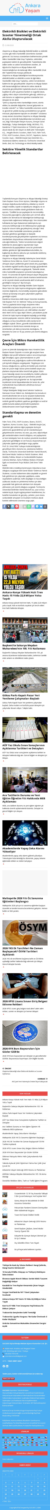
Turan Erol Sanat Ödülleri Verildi (26, 1215)
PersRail (16, 1423)
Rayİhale (37, 1413)
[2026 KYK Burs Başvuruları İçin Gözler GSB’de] (25, 1033)
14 (31, 1486)
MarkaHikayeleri (40, 1403)
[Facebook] (3, 1366)
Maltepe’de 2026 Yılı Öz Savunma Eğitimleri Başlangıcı (22, 900)
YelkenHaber (7, 1398)
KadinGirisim (39, 1393)
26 (18, 1494)
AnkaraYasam (7, 1395)
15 (38, 1486)
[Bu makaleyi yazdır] (25, 506)
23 (44, 1490)
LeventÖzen (29, 1393)
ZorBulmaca (6, 1413)
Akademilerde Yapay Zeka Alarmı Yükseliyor (23, 850)
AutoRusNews (17, 1425)
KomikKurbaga (19, 1410)
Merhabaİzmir (28, 1395)
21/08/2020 (9, 45)
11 (12, 1486)
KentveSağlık (16, 1413)
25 (12, 1494)
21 (31, 1490)
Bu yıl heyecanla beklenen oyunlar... (28, 1249)
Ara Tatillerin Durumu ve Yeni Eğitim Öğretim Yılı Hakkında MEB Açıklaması (23, 798)
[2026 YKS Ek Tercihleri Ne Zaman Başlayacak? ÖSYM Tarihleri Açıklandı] (25, 933)
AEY (32, 1403)
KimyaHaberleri (19, 1393)
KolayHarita (29, 1410)
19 (18, 1490)
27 (25, 1494)
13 (25, 1486)
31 (6, 1498)
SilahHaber (6, 1400)
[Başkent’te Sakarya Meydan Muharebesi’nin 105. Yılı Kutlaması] (25, 630)
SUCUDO (5, 1390)
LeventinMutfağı (27, 1413)
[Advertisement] (25, 176)
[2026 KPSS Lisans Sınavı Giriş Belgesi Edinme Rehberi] (25, 986)
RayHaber (26, 1259)
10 (6, 1486)
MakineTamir (35, 1398)
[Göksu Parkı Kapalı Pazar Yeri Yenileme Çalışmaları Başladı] (25, 680)
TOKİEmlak (15, 1416)
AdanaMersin (18, 1395)
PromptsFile (27, 1425)
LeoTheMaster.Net (18, 1400)
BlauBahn (26, 1420)
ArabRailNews (7, 1423)
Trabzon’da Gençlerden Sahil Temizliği (19, 1312)
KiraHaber (27, 1403)
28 (31, 1494)
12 (18, 1486)
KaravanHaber (39, 1395)
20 (25, 1490)
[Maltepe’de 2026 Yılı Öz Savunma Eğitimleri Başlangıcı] (25, 883)
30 (44, 1494)
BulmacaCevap (7, 1410)
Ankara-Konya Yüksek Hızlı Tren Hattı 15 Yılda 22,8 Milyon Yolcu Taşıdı (22, 595)
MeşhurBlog (6, 1416)
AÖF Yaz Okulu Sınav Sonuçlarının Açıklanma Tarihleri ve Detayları (23, 747)
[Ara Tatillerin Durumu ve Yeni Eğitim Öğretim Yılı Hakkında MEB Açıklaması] (25, 779)
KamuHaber (16, 1398)
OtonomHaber (7, 1393)
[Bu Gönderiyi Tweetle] (9, 506)
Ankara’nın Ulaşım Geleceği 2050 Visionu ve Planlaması (23, 1170)
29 (38, 1494)
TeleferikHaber (23, 1390)
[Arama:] (25, 24)
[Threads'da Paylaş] (45, 506)
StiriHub (5, 1425)
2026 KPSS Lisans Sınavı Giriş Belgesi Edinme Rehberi (24, 1003)
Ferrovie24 (41, 1423)
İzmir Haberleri (7, 1459)
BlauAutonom (24, 1423)
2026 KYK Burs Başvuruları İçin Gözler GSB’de (21, 1050)
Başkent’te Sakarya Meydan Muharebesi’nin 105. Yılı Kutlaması (24, 647)
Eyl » (9, 1501)
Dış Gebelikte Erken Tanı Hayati (26, 1243)
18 (12, 1490)
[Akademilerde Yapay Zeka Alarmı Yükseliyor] (25, 833)
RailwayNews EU (38, 1425)
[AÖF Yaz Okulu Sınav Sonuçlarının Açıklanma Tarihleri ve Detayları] (25, 730)
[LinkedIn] (7, 1366)
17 (6, 1490)
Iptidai (42, 1398)
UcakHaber (26, 1398)
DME (10, 1425)
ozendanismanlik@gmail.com (16, 1356)
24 (6, 1494)
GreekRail (33, 1423)
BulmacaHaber (7, 1405)
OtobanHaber (17, 1403)
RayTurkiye (38, 1410)
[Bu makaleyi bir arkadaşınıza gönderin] (21, 506)
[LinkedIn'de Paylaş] (13, 506)
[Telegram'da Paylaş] (37, 506)
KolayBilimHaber (31, 1400)
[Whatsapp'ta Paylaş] (29, 506)
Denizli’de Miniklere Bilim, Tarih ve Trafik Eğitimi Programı (24, 1181)
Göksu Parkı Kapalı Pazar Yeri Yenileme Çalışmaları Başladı (21, 697)
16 (44, 1486)
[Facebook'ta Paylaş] (4, 506)
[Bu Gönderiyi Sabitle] (17, 506)
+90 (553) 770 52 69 (11, 1353)
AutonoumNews (17, 1420)
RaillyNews (6, 1420)
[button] (46, 18)
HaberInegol (7, 1403)
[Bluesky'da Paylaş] (41, 506)
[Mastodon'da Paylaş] (33, 506)
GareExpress (35, 1420)
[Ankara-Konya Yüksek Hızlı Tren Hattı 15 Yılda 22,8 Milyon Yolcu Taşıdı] (25, 577)
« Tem (4, 1501)
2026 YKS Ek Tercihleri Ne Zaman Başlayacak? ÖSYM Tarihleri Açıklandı (22, 951)
